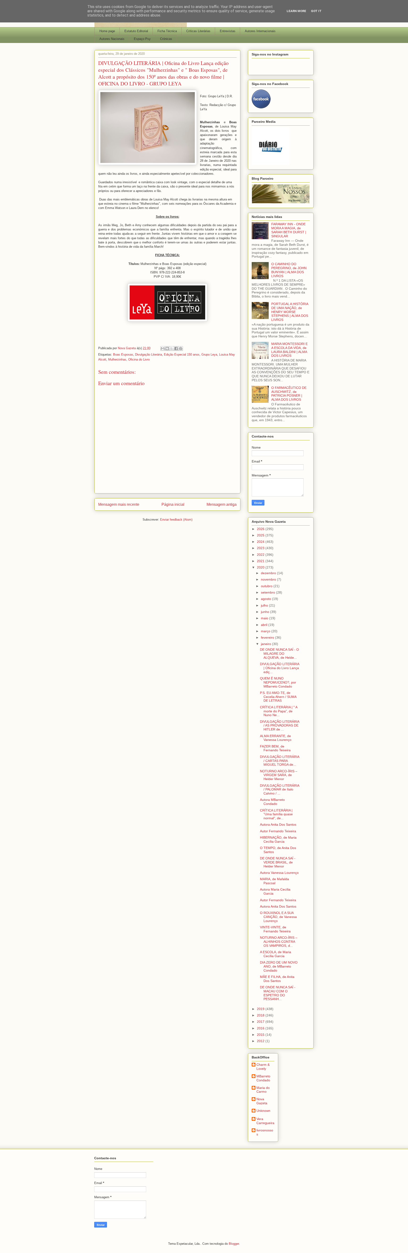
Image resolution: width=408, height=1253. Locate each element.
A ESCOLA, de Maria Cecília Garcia (275, 954)
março (266, 631)
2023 (261, 548)
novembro (269, 579)
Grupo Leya (209, 354)
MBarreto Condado (263, 1078)
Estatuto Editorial (136, 31)
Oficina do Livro (139, 359)
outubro (267, 586)
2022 (261, 554)
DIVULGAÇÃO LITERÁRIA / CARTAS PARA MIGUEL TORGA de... (279, 761)
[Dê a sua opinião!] (167, 348)
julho (265, 605)
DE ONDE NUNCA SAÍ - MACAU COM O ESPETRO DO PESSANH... (277, 993)
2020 (261, 567)
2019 (261, 1009)
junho (265, 612)
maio (265, 618)
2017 (261, 1022)
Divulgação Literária (148, 354)
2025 (261, 535)
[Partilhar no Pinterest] (180, 348)
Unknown (263, 1111)
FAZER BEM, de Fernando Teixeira (275, 748)
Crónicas (166, 39)
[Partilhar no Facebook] (176, 348)
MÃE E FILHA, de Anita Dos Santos (277, 979)
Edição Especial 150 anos (182, 354)
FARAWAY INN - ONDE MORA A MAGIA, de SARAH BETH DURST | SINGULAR (288, 230)
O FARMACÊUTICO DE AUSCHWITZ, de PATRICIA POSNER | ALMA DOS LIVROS (288, 393)
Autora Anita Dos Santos (278, 824)
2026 (261, 529)
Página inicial (173, 504)
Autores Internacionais (260, 31)
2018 (261, 1015)
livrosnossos (264, 1132)
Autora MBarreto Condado (272, 802)
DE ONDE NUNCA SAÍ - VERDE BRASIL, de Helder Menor (277, 862)
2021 (261, 561)
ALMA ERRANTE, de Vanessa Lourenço (275, 738)
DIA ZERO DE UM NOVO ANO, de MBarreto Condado (279, 966)
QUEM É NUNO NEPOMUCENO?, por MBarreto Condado (278, 682)
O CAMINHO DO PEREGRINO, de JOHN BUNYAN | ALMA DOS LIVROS (288, 270)
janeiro (266, 644)
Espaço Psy (142, 39)
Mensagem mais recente (118, 504)
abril (264, 625)
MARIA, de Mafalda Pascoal (274, 881)
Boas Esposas (123, 354)
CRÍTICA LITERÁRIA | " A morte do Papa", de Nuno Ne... (278, 711)
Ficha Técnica (167, 31)
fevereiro (268, 637)
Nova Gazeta (261, 1101)
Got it (316, 11)
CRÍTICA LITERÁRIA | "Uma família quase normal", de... (276, 814)
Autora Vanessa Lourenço (279, 873)
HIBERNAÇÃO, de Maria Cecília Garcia (278, 839)
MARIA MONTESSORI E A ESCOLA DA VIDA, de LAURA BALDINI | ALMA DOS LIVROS (289, 349)
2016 (261, 1028)
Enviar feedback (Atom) (176, 519)
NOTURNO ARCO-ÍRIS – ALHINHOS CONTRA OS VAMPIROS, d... (278, 941)
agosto (266, 599)
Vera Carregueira (265, 1121)
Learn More (296, 11)
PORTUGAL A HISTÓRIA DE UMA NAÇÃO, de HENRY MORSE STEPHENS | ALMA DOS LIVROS (289, 312)
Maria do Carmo (263, 1090)
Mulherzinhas (117, 359)
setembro (268, 592)
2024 (261, 542)
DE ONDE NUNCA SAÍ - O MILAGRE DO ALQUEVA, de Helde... (279, 653)
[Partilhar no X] (171, 348)
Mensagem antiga (222, 504)
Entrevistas (227, 31)
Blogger (234, 1243)
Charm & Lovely (263, 1066)
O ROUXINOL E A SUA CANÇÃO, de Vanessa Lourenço (278, 917)
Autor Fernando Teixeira (278, 831)
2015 (261, 1034)
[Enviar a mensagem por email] (162, 348)
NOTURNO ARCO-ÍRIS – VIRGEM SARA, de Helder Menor (278, 775)
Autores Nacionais (111, 39)
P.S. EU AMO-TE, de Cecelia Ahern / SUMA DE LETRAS (278, 697)
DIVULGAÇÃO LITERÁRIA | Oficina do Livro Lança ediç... (279, 668)
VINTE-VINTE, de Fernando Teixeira (275, 929)
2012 (261, 1041)
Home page (107, 31)
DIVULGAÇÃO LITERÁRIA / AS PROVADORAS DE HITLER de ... (279, 725)
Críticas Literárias (198, 31)
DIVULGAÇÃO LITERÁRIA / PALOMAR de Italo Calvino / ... (279, 789)
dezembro (269, 573)
